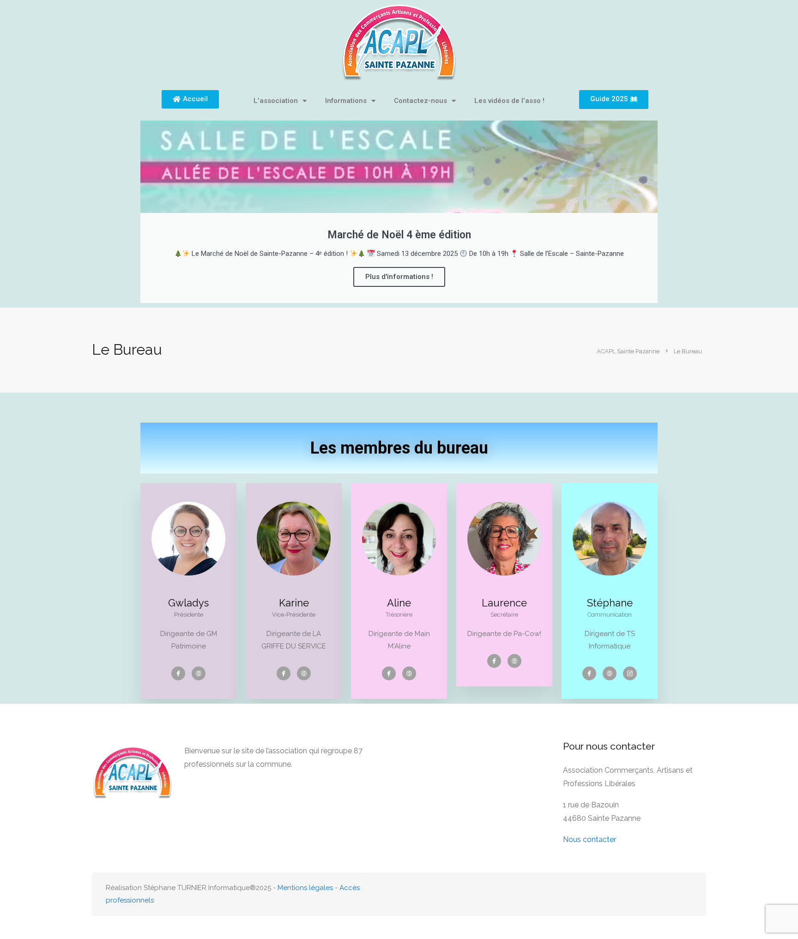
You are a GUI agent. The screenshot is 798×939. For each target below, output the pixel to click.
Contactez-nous (420, 101)
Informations (346, 101)
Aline (399, 603)
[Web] (199, 673)
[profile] (188, 591)
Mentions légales (305, 888)
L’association (276, 101)
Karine (294, 603)
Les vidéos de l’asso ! (509, 101)
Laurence (504, 603)
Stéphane (610, 603)
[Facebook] (178, 673)
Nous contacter (589, 839)
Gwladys (188, 603)
